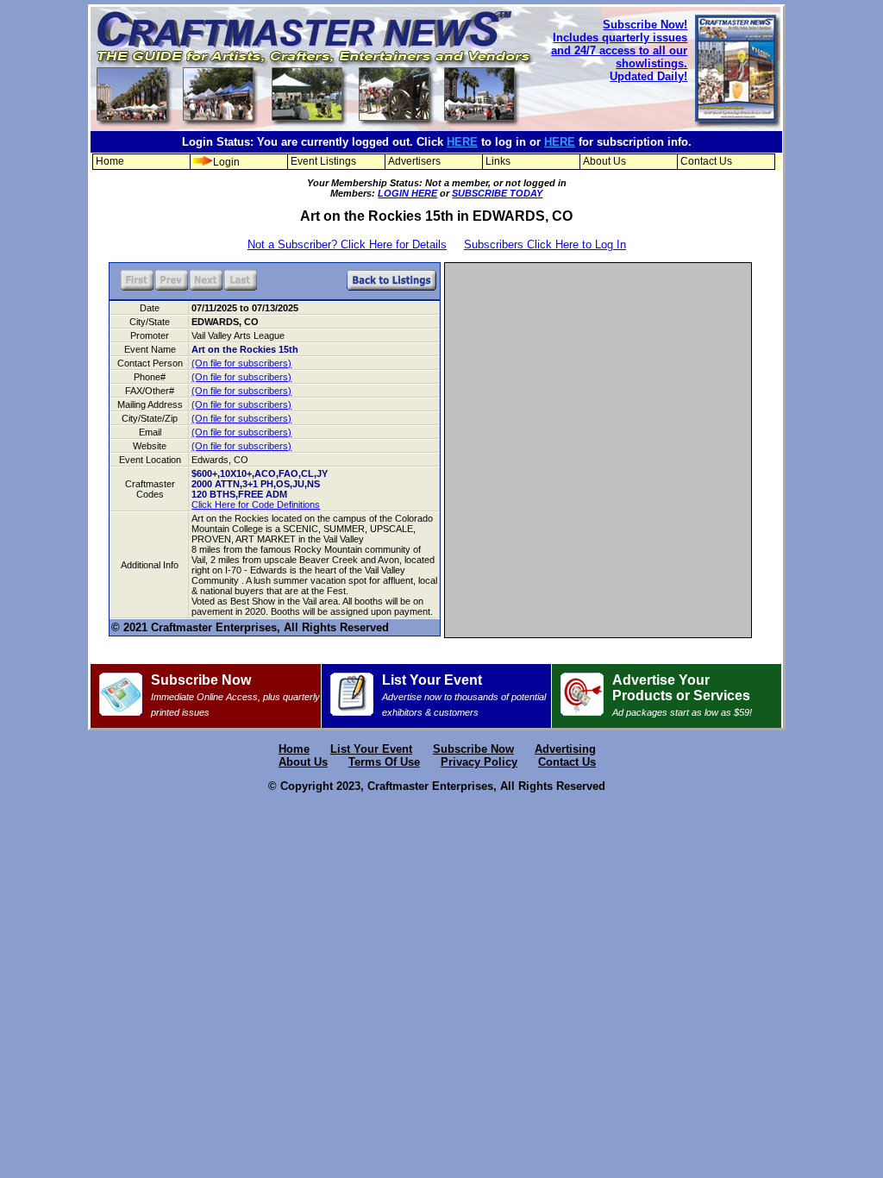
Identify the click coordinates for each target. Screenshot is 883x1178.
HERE (462, 141)
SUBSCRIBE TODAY (497, 193)
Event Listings (323, 161)
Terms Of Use (384, 761)
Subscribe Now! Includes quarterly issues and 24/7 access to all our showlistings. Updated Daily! (619, 50)
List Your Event (464, 695)
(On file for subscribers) (241, 363)
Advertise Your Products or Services (682, 695)
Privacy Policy (479, 761)
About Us (604, 161)
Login (226, 162)
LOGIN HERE (407, 193)
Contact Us (706, 161)
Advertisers (414, 161)
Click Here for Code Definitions (255, 504)
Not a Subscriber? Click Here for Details (347, 244)
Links (497, 161)
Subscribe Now (235, 695)
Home (110, 161)
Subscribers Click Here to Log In (545, 244)
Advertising (565, 749)
